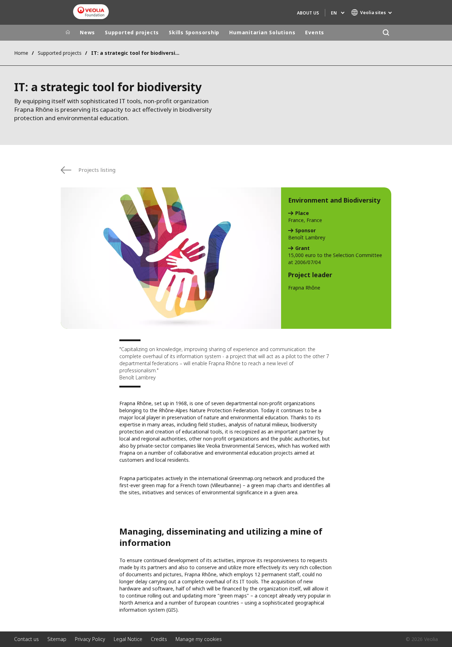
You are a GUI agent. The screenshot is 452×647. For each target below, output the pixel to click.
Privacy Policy (90, 639)
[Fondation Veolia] (91, 11)
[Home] (68, 32)
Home (21, 52)
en (334, 13)
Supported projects (132, 32)
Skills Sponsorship (194, 32)
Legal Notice (128, 639)
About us (308, 13)
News (87, 32)
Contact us (26, 639)
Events (314, 32)
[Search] (385, 32)
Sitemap (56, 639)
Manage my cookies (199, 639)
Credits (159, 639)
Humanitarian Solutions (262, 32)
